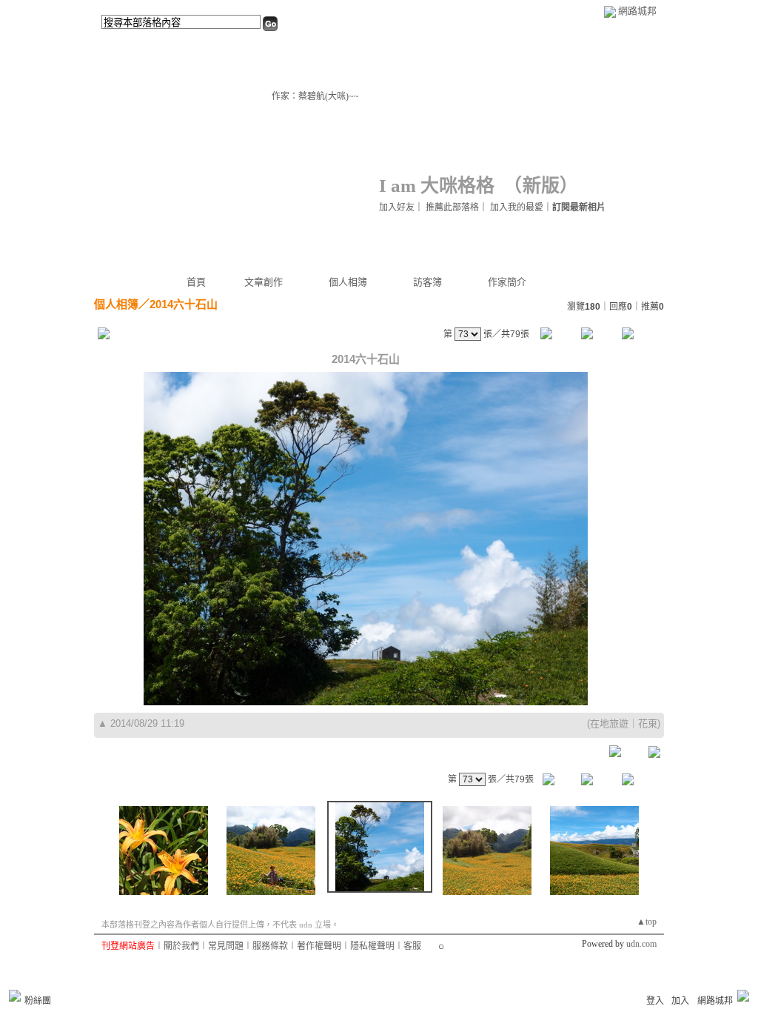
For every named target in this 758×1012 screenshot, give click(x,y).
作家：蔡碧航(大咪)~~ (315, 96)
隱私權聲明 (372, 946)
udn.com (641, 944)
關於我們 (181, 946)
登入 (655, 1001)
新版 (541, 186)
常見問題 (226, 946)
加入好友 (397, 207)
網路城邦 (637, 10)
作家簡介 (507, 281)
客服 (412, 946)
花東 (647, 723)
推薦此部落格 (452, 207)
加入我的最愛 (516, 207)
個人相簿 (348, 281)
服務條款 (270, 946)
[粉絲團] (15, 996)
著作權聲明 (319, 946)
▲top (647, 921)
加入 (680, 1001)
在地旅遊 (609, 723)
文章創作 (263, 281)
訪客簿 (427, 281)
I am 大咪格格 (436, 186)
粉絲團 (37, 1001)
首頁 (196, 281)
